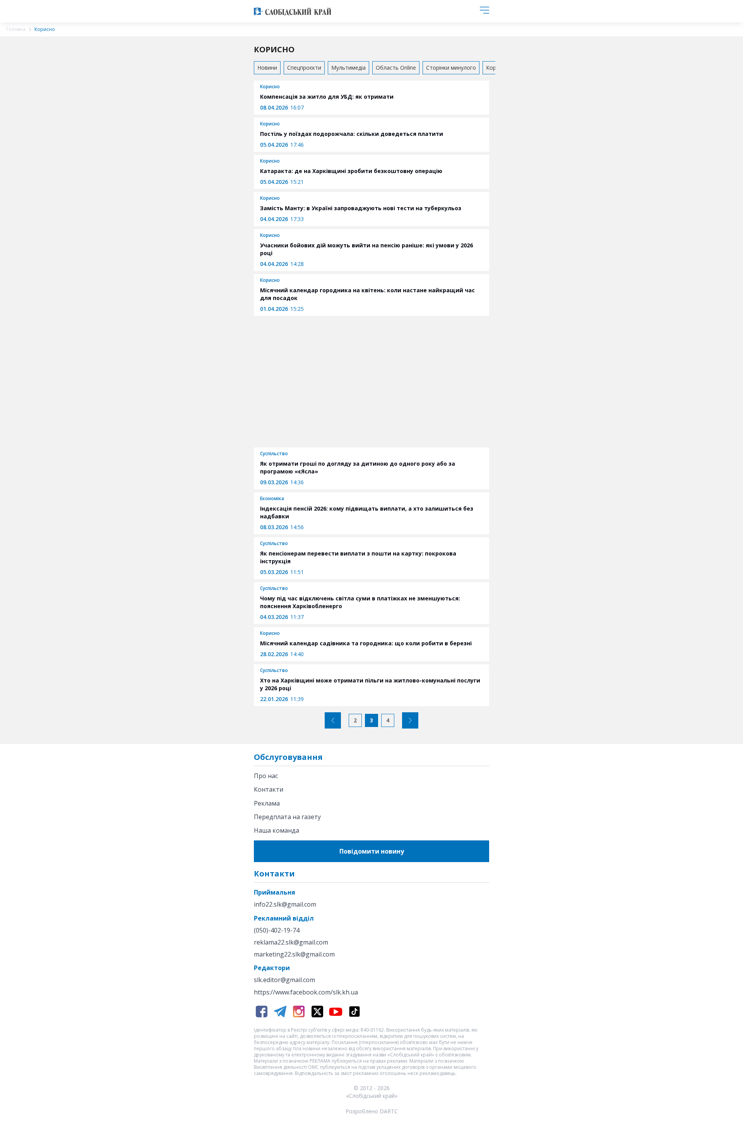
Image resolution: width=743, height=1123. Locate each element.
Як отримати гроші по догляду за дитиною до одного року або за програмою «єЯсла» (357, 467)
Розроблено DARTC (372, 1111)
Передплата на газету (287, 817)
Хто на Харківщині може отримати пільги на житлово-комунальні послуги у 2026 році (370, 684)
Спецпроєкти (304, 67)
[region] (371, 381)
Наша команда (276, 830)
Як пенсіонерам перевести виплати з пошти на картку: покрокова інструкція (358, 557)
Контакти (268, 789)
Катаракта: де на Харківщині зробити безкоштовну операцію (351, 171)
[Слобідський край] (292, 11)
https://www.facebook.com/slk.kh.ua (306, 992)
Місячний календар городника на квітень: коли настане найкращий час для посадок (367, 294)
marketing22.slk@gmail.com (294, 954)
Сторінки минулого (451, 67)
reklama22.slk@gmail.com (291, 942)
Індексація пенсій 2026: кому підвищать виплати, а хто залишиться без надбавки (366, 512)
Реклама (267, 803)
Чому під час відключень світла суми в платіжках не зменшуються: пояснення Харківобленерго (360, 602)
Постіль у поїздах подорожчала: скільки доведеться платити (351, 133)
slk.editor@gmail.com (284, 980)
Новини (267, 67)
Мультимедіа (348, 67)
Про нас (266, 776)
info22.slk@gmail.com (285, 904)
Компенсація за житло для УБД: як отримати (327, 96)
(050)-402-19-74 (277, 930)
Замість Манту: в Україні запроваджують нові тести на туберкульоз (360, 208)
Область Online (396, 67)
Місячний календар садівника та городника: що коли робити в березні (366, 643)
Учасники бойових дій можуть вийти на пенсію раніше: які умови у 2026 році (366, 249)
